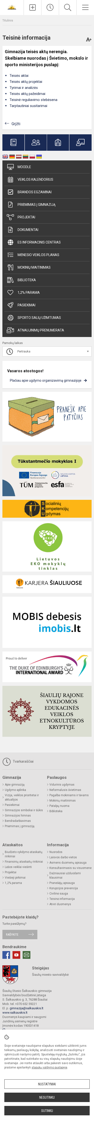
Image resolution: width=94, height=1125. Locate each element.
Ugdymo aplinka (15, 790)
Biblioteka (27, 280)
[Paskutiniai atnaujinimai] (50, 7)
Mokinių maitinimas (34, 267)
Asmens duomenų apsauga (68, 862)
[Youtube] (16, 955)
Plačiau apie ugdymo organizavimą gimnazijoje (45, 380)
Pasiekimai (26, 305)
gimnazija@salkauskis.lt (26, 1008)
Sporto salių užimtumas (39, 318)
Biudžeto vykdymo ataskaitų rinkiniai (23, 854)
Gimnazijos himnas (18, 815)
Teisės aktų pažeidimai (27, 94)
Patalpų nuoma (59, 806)
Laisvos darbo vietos (63, 857)
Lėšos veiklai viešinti (18, 867)
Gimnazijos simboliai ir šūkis (24, 810)
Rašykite (12, 934)
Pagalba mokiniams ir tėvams (69, 795)
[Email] (26, 955)
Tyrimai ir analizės (24, 88)
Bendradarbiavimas (18, 821)
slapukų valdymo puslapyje (49, 1067)
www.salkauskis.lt (14, 1012)
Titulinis (7, 20)
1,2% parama (29, 292)
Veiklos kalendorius (35, 179)
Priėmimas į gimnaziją (36, 205)
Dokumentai (28, 230)
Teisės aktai (19, 75)
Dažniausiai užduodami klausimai (65, 875)
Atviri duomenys (60, 904)
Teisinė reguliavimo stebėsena (33, 100)
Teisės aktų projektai (26, 81)
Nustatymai (47, 1084)
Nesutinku (47, 1097)
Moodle (24, 167)
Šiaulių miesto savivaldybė (50, 974)
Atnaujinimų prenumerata (41, 330)
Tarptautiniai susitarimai (28, 106)
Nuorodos (55, 852)
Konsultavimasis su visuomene (70, 868)
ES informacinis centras (39, 242)
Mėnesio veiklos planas (38, 255)
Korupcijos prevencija (63, 888)
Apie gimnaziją (15, 784)
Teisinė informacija (62, 899)
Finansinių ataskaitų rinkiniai (24, 861)
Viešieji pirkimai (15, 877)
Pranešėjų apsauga (62, 883)
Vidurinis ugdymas (61, 784)
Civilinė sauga (58, 893)
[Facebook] (6, 955)
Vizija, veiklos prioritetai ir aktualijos (22, 797)
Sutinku (47, 1111)
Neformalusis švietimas (65, 790)
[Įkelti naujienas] (32, 7)
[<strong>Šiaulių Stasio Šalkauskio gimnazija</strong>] (12, 7)
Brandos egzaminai (35, 192)
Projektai (26, 217)
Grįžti (16, 124)
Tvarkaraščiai (23, 761)
